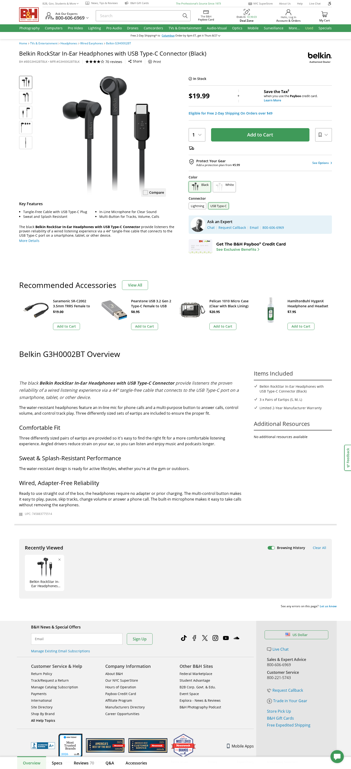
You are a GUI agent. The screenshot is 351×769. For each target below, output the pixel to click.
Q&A (110, 763)
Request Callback (287, 690)
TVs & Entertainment (44, 43)
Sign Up (140, 639)
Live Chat (315, 3)
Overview (31, 763)
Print (157, 61)
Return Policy (41, 673)
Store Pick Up (279, 711)
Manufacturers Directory (125, 707)
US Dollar (300, 635)
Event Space (189, 693)
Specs (57, 763)
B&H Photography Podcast (200, 707)
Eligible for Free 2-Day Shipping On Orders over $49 (230, 113)
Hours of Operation (120, 687)
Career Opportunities (122, 713)
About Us (285, 3)
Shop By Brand (43, 713)
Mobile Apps (243, 746)
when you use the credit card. (291, 95)
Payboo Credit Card (120, 693)
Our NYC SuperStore (121, 680)
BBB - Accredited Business (43, 745)
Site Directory (42, 707)
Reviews (84, 763)
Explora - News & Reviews (200, 700)
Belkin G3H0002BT (118, 43)
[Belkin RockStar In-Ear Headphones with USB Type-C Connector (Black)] (106, 135)
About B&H (114, 673)
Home (23, 43)
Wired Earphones (91, 43)
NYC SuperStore (263, 3)
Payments (39, 693)
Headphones (68, 43)
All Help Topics (43, 720)
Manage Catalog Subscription (54, 687)
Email (39, 639)
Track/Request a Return (50, 680)
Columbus (168, 35)
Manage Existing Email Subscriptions (60, 651)
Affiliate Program (118, 700)
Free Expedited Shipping (288, 725)
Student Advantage (195, 680)
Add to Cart (260, 134)
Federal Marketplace (196, 673)
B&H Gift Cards (280, 718)
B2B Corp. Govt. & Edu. (198, 687)
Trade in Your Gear (290, 700)
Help (300, 3)
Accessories (136, 763)
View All (135, 285)
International (41, 700)
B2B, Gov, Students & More (59, 3)
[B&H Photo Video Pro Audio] (31, 14)
